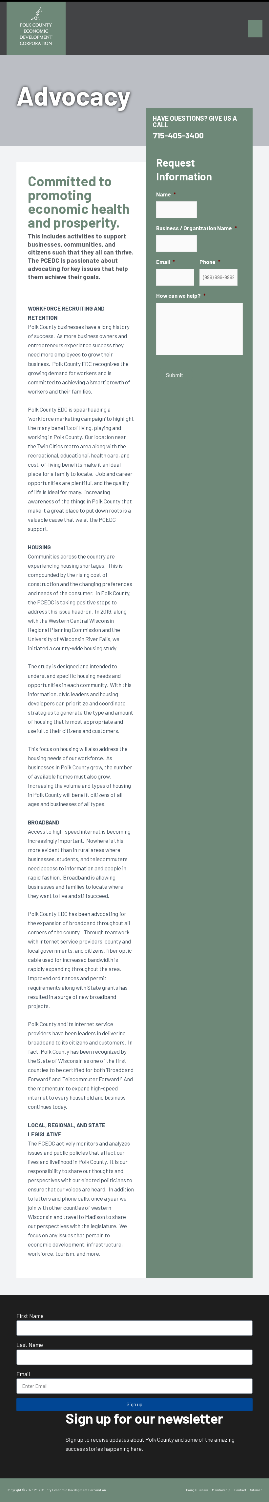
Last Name (29, 1344)
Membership (221, 1490)
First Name (30, 1315)
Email (23, 1373)
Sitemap (256, 1490)
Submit (174, 375)
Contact (240, 1490)
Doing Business (197, 1490)
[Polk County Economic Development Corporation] (36, 28)
